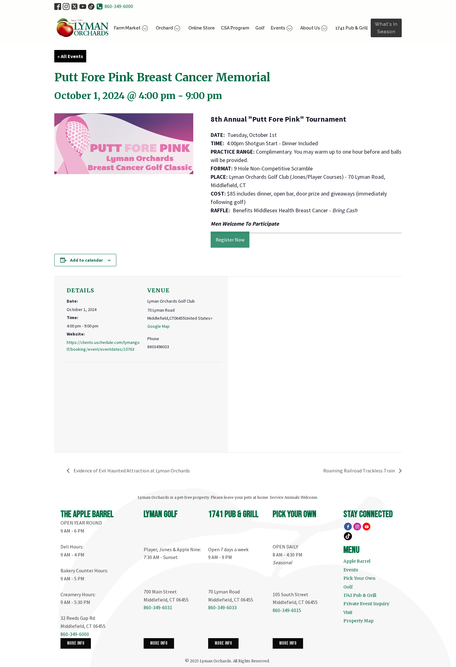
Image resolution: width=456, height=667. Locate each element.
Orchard (164, 27)
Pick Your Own (359, 578)
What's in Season (386, 27)
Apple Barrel (356, 561)
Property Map (358, 621)
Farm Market (127, 27)
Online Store (201, 27)
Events (278, 27)
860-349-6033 (222, 607)
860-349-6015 (287, 610)
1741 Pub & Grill (351, 27)
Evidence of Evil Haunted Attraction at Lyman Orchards (131, 470)
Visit (347, 612)
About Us (310, 27)
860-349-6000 (119, 6)
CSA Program (235, 27)
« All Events (70, 56)
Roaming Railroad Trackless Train (359, 470)
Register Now (230, 240)
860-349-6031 (158, 607)
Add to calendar (86, 260)
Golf (260, 27)
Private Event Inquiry (366, 603)
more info (75, 643)
